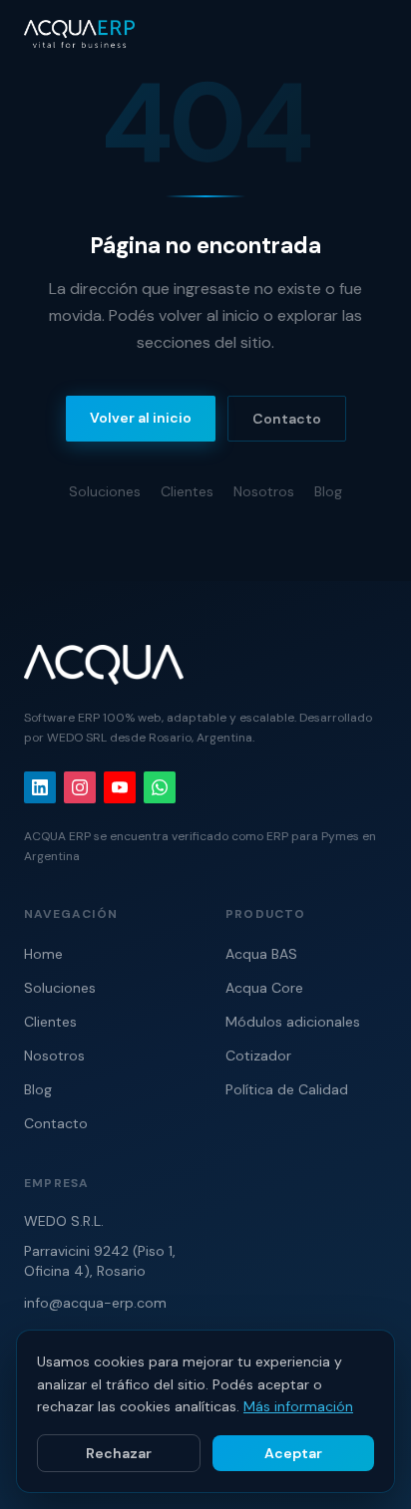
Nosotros (263, 491)
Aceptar (293, 1453)
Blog (328, 491)
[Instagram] (80, 787)
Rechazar (119, 1453)
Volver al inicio (141, 418)
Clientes (187, 491)
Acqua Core (264, 988)
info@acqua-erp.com (95, 1303)
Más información (298, 1406)
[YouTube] (120, 787)
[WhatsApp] (160, 787)
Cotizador (258, 1055)
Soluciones (105, 491)
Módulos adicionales (292, 1022)
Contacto (286, 419)
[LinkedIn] (40, 787)
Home (43, 954)
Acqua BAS (261, 954)
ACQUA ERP (57, 836)
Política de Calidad (286, 1089)
